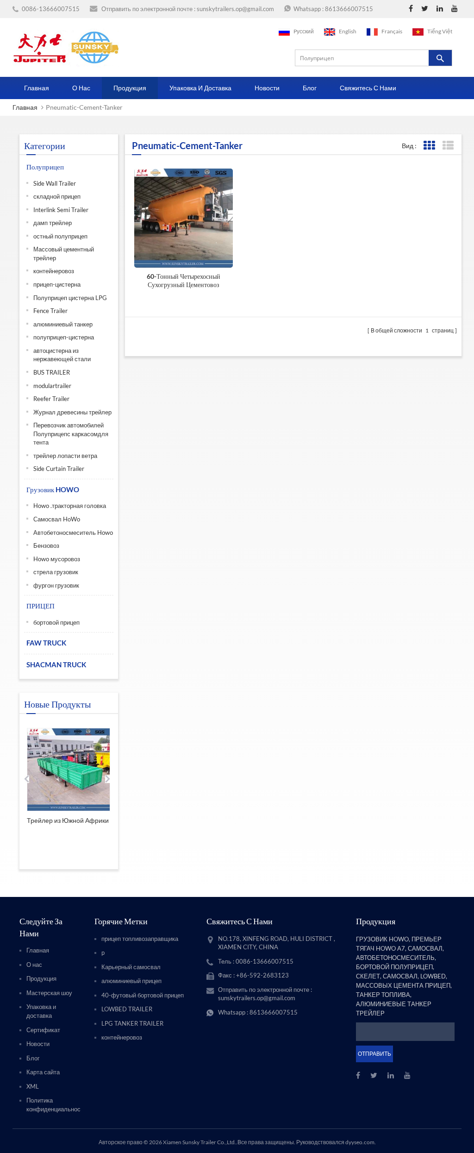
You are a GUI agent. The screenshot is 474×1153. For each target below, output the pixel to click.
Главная (36, 88)
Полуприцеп (45, 167)
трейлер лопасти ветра (65, 455)
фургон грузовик (56, 585)
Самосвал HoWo (56, 519)
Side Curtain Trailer (58, 468)
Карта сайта (43, 1072)
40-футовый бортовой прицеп (142, 995)
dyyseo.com (359, 1142)
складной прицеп (57, 196)
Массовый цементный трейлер (63, 253)
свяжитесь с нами (368, 88)
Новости (267, 88)
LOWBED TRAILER (126, 1009)
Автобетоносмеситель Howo (73, 532)
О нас (81, 88)
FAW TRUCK (46, 643)
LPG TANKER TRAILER (132, 1023)
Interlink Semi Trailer (60, 209)
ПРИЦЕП (40, 606)
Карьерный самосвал (131, 967)
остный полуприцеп (60, 236)
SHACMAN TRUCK (56, 664)
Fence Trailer (50, 310)
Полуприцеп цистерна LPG (70, 297)
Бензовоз (46, 545)
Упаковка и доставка (200, 88)
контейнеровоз (53, 271)
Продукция (129, 88)
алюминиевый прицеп (131, 980)
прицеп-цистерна (57, 284)
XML (32, 1086)
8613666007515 (349, 9)
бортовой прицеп (56, 622)
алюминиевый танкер (63, 324)
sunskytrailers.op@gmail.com (235, 9)
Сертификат (43, 1030)
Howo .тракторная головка (69, 505)
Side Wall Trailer (54, 183)
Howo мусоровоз (56, 559)
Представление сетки (429, 146)
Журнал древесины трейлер (72, 412)
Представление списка (448, 146)
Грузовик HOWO (52, 489)
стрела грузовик (55, 572)
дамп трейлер (52, 222)
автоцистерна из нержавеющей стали (62, 355)
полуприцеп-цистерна (63, 337)
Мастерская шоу (49, 992)
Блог (310, 88)
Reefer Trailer (51, 398)
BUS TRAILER (51, 372)
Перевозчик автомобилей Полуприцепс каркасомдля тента (70, 433)
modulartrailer (52, 385)
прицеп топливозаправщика (139, 938)
